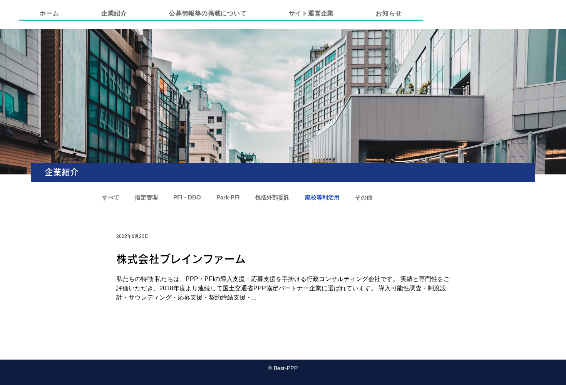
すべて (110, 197)
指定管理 (146, 197)
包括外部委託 (272, 197)
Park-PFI (227, 197)
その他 (363, 197)
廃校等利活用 (322, 197)
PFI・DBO (187, 197)
